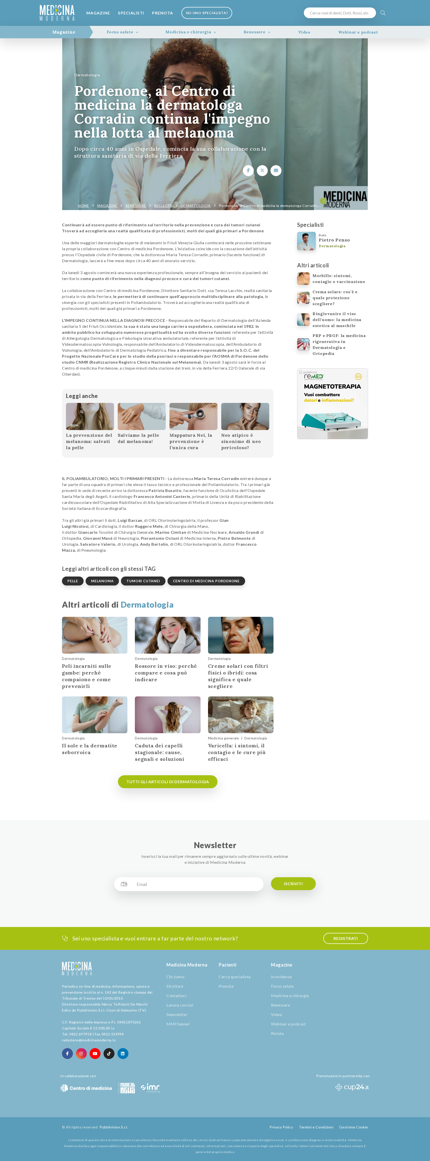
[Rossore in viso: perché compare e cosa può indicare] (167, 635)
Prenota (162, 12)
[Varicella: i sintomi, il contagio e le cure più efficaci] (240, 714)
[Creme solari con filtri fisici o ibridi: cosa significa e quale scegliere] (240, 635)
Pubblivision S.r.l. (114, 1127)
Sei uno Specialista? (207, 13)
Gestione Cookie (353, 1127)
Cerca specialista (235, 976)
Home (83, 205)
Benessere (255, 31)
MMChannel (178, 1023)
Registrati (345, 938)
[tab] (63, 32)
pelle (72, 581)
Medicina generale (223, 738)
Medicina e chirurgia (188, 31)
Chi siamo (175, 976)
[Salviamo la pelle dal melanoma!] (142, 416)
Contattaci (176, 995)
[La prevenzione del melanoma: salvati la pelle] (90, 416)
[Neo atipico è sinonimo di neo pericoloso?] (245, 416)
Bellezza (163, 205)
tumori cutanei (143, 581)
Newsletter (176, 1014)
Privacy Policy (281, 1127)
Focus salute (120, 31)
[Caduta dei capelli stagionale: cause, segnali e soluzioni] (167, 714)
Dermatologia (87, 74)
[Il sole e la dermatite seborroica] (94, 714)
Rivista (277, 1033)
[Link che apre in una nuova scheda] (248, 170)
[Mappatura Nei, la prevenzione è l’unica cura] (193, 416)
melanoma (102, 581)
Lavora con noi (179, 1005)
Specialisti (131, 12)
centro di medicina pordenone (206, 581)
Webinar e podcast (358, 32)
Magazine (98, 12)
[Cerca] (383, 12)
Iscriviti (293, 883)
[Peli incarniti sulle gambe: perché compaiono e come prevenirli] (94, 635)
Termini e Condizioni (316, 1127)
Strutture (174, 986)
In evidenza (281, 976)
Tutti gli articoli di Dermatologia (167, 781)
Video (304, 32)
